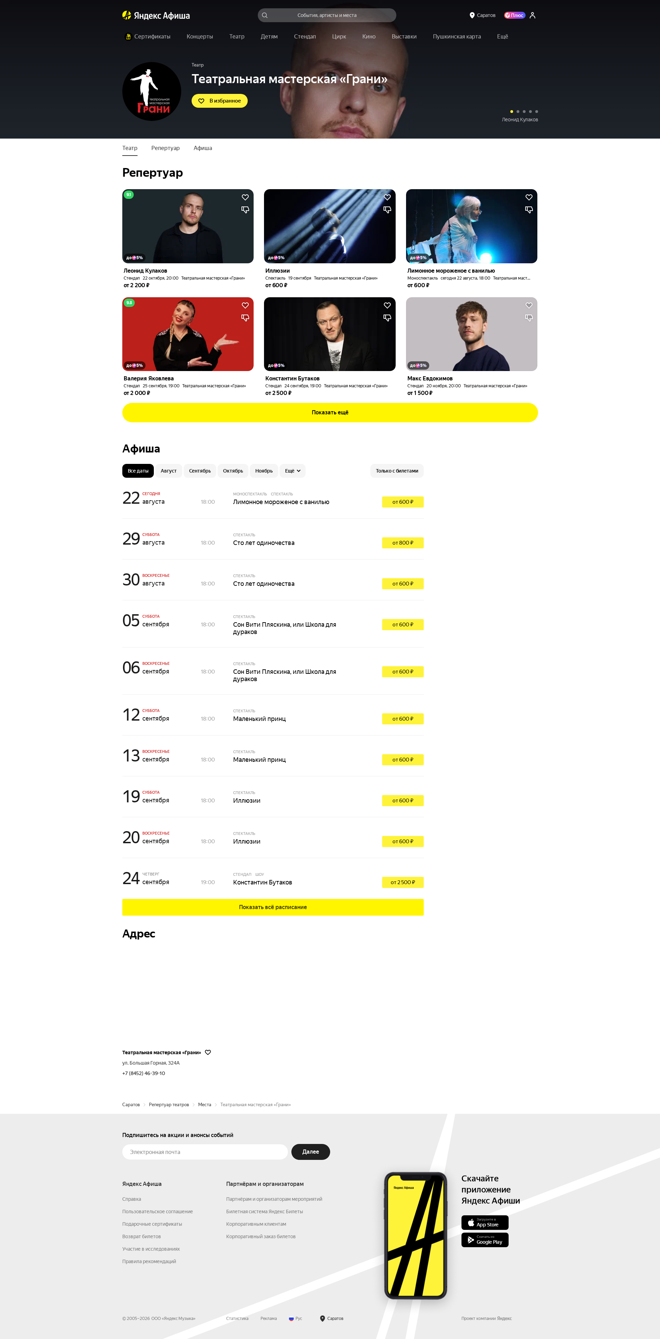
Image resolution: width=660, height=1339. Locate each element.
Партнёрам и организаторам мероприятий (274, 1199)
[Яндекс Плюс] (515, 15)
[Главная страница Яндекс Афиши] (126, 15)
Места (204, 1104)
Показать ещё (330, 412)
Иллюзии (527, 119)
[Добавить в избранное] (245, 197)
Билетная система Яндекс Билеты (264, 1211)
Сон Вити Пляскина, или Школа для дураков (284, 628)
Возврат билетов (141, 1236)
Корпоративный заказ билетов (261, 1236)
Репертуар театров (169, 1104)
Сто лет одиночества (263, 542)
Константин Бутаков (262, 882)
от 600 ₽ (403, 502)
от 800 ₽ (403, 543)
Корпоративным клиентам (256, 1224)
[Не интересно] (245, 210)
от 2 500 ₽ (403, 882)
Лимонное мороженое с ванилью (281, 501)
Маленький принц (259, 718)
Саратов (131, 1104)
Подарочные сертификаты (152, 1224)
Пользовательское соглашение (157, 1211)
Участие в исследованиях (151, 1249)
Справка (131, 1199)
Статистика (237, 1318)
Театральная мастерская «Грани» (213, 278)
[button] (503, 36)
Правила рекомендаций (149, 1261)
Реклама (269, 1318)
